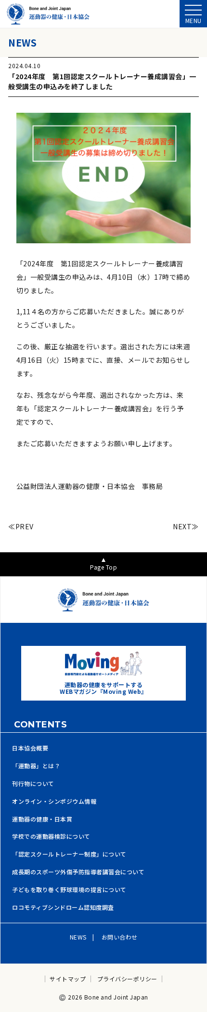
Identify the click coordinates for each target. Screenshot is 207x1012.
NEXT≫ (186, 526)
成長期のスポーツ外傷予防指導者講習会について (78, 872)
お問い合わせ (120, 937)
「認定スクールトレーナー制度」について (69, 854)
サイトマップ (68, 979)
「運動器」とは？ (36, 766)
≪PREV (21, 526)
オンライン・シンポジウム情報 (54, 801)
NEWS (78, 937)
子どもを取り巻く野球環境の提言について (69, 889)
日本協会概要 (30, 748)
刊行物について (33, 783)
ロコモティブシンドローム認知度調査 (63, 907)
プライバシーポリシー (127, 979)
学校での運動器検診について (51, 836)
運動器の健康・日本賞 (42, 819)
